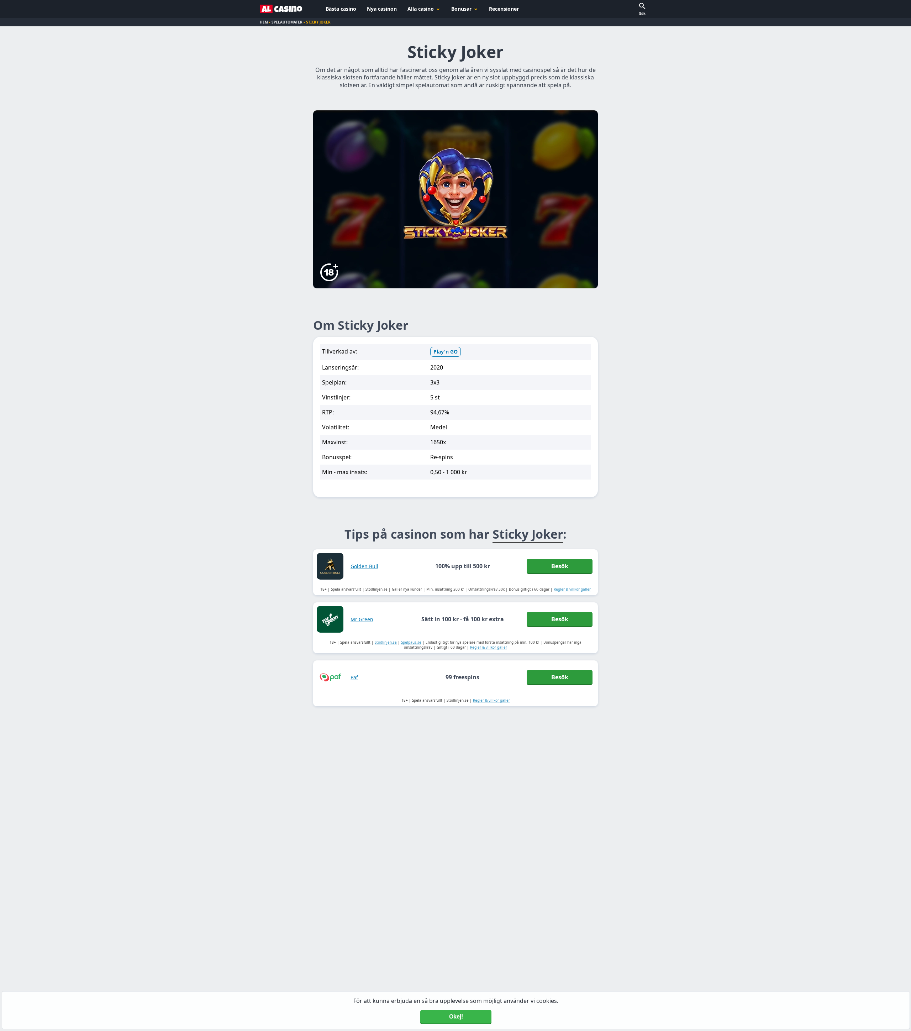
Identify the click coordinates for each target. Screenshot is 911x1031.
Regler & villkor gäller (572, 589)
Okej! (456, 1017)
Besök (559, 566)
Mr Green (362, 619)
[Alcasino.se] (281, 9)
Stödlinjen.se (386, 642)
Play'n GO (445, 351)
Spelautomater (287, 22)
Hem (264, 22)
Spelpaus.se (411, 642)
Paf (354, 677)
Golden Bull (364, 566)
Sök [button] (642, 13)
